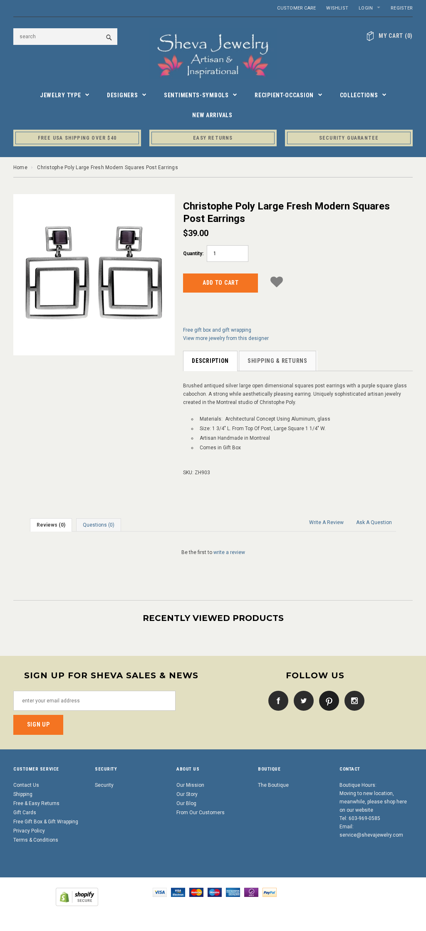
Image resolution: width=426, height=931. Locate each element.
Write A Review (326, 522)
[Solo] (251, 892)
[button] (276, 281)
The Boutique (273, 785)
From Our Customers (200, 812)
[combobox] (65, 36)
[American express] (233, 892)
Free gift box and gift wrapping (217, 330)
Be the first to (213, 552)
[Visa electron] (178, 892)
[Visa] (160, 892)
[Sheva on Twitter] (302, 700)
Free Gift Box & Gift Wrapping (45, 822)
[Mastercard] (196, 892)
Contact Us (26, 785)
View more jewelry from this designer (226, 338)
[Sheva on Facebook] (276, 700)
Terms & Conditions (35, 840)
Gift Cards (24, 812)
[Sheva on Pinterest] (327, 700)
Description (210, 360)
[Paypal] (270, 892)
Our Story (187, 794)
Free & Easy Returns (36, 803)
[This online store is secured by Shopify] (77, 897)
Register (402, 8)
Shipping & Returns (277, 360)
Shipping (22, 794)
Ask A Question (374, 522)
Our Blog (186, 803)
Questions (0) (98, 525)
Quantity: (193, 253)
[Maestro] (215, 892)
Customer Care (296, 8)
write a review (229, 552)
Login (366, 8)
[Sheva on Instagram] (352, 700)
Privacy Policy (29, 831)
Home (20, 167)
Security (104, 785)
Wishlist (337, 8)
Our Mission (190, 785)
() (396, 35)
